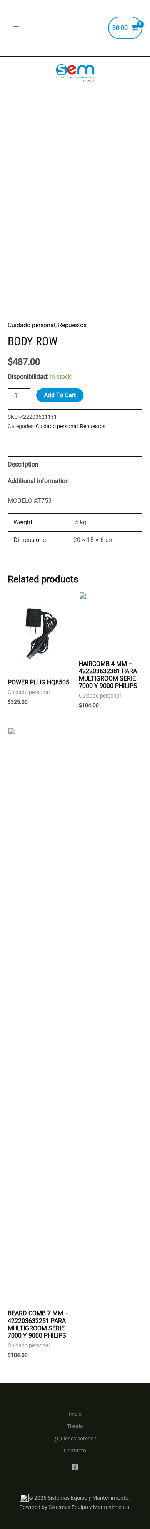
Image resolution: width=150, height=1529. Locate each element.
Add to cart (60, 395)
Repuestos (72, 325)
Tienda (75, 1426)
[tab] (75, 464)
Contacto (75, 1450)
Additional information (38, 481)
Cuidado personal (31, 325)
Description (23, 464)
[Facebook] (75, 1466)
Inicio (75, 1414)
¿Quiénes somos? (75, 1438)
